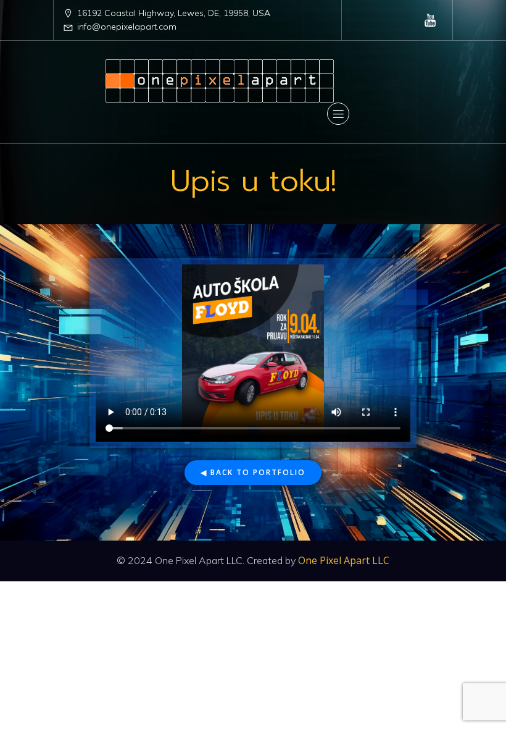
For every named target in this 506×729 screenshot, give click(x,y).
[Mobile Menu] (338, 114)
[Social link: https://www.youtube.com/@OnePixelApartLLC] (430, 19)
